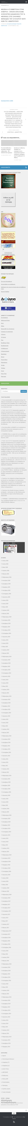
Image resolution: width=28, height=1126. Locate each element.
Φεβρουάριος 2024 (6, 656)
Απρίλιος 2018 (5, 888)
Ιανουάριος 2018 (6, 897)
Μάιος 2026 (5, 567)
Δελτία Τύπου (5, 1069)
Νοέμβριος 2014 (6, 1007)
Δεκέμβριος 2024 (6, 623)
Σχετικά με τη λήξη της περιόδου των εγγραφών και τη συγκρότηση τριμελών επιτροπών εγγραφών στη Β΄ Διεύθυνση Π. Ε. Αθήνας (19, 152)
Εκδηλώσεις (5, 1075)
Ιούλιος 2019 (5, 838)
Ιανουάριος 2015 (6, 1000)
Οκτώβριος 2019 (6, 828)
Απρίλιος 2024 (5, 650)
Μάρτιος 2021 (5, 772)
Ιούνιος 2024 (5, 643)
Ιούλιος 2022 (5, 719)
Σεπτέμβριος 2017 (6, 911)
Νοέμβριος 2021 (6, 745)
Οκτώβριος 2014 (6, 1010)
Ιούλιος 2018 (5, 878)
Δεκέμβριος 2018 (6, 861)
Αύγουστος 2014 (6, 1016)
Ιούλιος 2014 (5, 1020)
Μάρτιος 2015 (5, 993)
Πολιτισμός (5, 1085)
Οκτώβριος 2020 (6, 788)
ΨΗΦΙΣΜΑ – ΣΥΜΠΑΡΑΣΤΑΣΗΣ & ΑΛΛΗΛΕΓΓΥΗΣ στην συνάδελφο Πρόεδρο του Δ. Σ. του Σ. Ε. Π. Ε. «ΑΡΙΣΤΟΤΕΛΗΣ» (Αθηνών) (14, 500)
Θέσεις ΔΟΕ (5, 1078)
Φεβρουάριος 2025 (6, 616)
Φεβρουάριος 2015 (6, 997)
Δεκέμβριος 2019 (6, 821)
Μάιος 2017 (5, 921)
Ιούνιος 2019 (5, 841)
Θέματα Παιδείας (5, 291)
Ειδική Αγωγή (12, 1104)
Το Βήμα (3, 368)
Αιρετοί (4, 1055)
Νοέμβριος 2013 (6, 1046)
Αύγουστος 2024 (6, 636)
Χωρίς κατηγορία (6, 1092)
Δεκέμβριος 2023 (6, 663)
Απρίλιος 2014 (5, 1030)
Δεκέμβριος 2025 (6, 583)
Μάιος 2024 (5, 646)
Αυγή (2, 323)
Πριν (2, 340)
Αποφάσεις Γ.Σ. (6, 1062)
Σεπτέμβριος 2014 (6, 1013)
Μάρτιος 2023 (5, 692)
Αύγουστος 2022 (6, 716)
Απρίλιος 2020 (5, 808)
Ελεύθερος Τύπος (5, 342)
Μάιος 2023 (5, 686)
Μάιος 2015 (5, 987)
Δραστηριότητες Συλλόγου (5, 1104)
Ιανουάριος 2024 (6, 659)
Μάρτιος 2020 (5, 811)
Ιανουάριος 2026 (6, 580)
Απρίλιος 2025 (5, 610)
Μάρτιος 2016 (5, 960)
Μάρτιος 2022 (5, 732)
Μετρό (2, 356)
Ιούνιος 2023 (5, 683)
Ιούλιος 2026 (5, 560)
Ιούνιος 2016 (5, 950)
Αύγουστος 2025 (6, 597)
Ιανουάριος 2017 (6, 934)
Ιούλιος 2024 (5, 640)
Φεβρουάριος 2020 (6, 815)
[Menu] (26, 2)
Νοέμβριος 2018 (6, 864)
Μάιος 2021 (5, 765)
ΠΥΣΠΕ (16, 1104)
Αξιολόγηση (6, 1100)
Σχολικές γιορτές (6, 1088)
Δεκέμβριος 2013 (6, 1043)
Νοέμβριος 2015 (6, 973)
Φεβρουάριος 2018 (6, 894)
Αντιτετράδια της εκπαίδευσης (8, 284)
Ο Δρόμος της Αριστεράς (7, 331)
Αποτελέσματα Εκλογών (8, 1059)
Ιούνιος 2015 (5, 983)
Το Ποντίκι (3, 337)
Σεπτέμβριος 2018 (6, 871)
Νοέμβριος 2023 (6, 666)
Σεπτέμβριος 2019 (6, 831)
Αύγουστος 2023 (6, 676)
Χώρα (2, 371)
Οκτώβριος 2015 (6, 977)
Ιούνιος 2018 (5, 881)
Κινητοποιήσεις (5, 1082)
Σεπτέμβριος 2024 (6, 633)
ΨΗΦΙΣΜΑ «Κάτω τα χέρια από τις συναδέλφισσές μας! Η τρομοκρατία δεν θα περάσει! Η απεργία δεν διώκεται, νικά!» (13, 435)
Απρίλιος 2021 (5, 769)
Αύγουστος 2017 (6, 914)
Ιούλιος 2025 (5, 600)
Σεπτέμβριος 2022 (6, 712)
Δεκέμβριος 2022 (6, 702)
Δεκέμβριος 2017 (6, 901)
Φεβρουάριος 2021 (6, 775)
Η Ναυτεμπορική (5, 351)
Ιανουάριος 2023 (6, 699)
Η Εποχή (3, 334)
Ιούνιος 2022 (5, 722)
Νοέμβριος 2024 (6, 626)
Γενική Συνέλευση (19, 1102)
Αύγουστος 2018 (6, 874)
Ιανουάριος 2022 (6, 739)
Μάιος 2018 (5, 884)
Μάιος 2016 (5, 954)
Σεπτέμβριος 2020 (6, 792)
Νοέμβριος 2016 (6, 940)
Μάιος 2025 (5, 607)
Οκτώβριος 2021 (6, 749)
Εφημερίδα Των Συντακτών (7, 328)
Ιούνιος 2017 (5, 917)
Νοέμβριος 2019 (6, 825)
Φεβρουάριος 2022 (6, 735)
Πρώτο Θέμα (4, 359)
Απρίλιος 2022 (5, 729)
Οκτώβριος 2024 (6, 630)
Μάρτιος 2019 (5, 851)
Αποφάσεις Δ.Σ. (5, 5)
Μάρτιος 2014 (5, 1033)
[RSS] (26, 167)
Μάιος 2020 (5, 805)
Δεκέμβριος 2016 (6, 937)
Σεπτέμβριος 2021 (6, 752)
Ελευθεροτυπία (4, 345)
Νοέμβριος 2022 (6, 706)
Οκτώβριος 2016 (6, 944)
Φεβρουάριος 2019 (6, 854)
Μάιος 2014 (5, 1026)
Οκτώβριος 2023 (6, 669)
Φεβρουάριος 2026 (6, 577)
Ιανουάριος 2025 (6, 620)
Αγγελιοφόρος (4, 317)
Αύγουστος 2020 (6, 795)
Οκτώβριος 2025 (6, 590)
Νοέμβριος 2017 (6, 904)
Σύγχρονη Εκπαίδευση (6, 281)
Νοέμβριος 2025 (6, 587)
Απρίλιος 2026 (5, 570)
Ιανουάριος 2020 (6, 818)
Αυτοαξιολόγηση (8, 1102)
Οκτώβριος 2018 (6, 868)
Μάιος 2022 (5, 726)
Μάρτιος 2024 (5, 653)
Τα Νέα (2, 365)
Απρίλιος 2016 (5, 957)
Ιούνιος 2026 (5, 564)
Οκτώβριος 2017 (6, 907)
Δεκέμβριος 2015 (6, 970)
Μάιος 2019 (5, 845)
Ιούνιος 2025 (5, 603)
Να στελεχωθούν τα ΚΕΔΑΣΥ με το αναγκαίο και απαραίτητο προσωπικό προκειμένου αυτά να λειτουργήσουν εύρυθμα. (13, 429)
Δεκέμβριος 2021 (6, 742)
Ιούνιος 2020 (5, 802)
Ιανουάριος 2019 (6, 858)
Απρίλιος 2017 (5, 924)
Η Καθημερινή (4, 348)
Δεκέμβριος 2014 (6, 1003)
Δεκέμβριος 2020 (6, 782)
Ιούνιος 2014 (5, 1023)
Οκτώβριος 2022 (6, 709)
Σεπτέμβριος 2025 (6, 593)
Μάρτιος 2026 (5, 573)
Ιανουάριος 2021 (6, 778)
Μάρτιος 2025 (5, 613)
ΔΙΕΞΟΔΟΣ (5, 1072)
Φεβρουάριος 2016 (6, 964)
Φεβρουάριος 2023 (6, 696)
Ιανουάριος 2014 (6, 1040)
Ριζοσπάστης (4, 362)
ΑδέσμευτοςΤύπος (5, 320)
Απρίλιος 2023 (5, 689)
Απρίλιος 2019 (5, 848)
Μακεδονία (3, 354)
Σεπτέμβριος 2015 (6, 980)
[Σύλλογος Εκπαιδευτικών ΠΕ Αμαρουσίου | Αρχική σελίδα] (6, 2)
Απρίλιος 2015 (5, 990)
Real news (3, 376)
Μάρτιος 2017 (5, 927)
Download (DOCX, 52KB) (7, 100)
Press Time (3, 373)
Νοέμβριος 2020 (6, 785)
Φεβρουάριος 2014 (6, 1036)
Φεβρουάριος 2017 (6, 931)
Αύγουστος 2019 (6, 835)
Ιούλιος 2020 (5, 798)
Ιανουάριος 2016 (6, 967)
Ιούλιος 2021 (5, 759)
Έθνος (2, 326)
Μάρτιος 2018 (5, 891)
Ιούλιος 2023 (5, 679)
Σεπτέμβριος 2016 (6, 947)
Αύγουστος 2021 (6, 755)
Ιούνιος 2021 (5, 762)
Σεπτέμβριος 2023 (6, 673)
